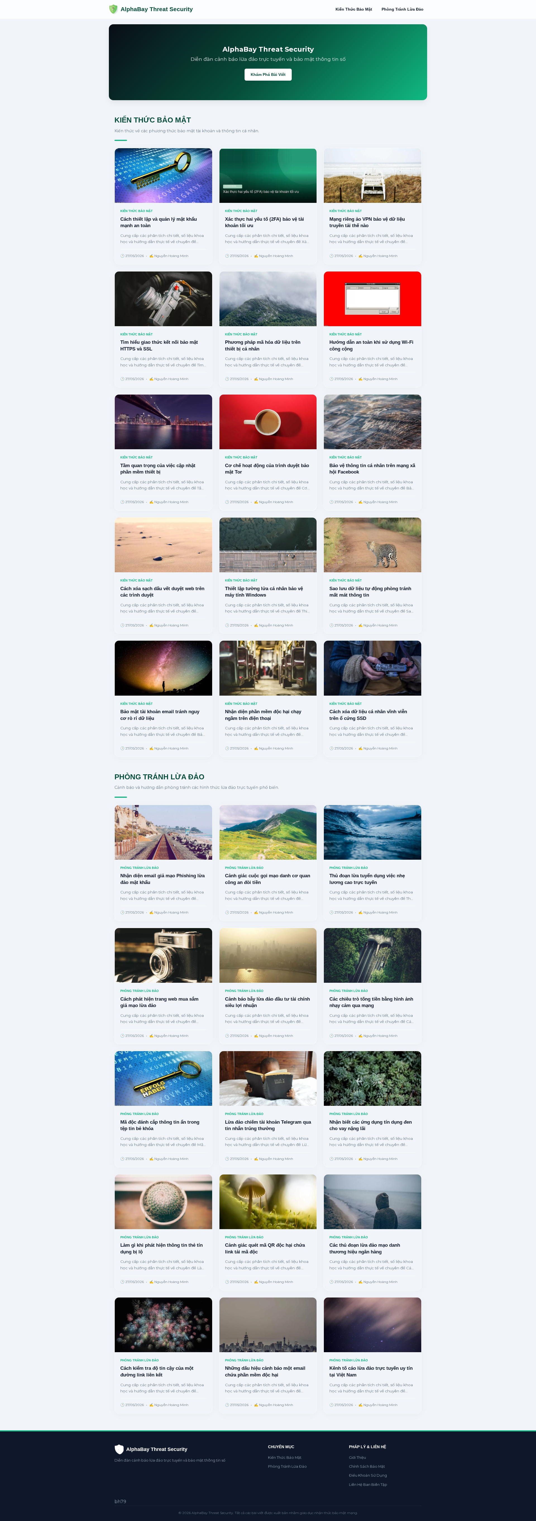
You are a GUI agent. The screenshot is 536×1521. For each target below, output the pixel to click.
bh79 (120, 1501)
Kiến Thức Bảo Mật (354, 9)
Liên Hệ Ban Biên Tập (368, 1484)
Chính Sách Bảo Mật (367, 1466)
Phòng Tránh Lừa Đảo (402, 9)
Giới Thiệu (357, 1457)
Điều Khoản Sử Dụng (368, 1475)
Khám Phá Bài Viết (268, 74)
